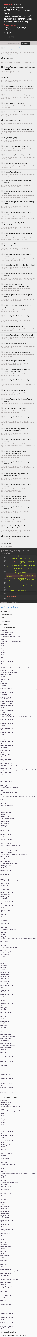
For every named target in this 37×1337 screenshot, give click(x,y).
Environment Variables (8, 1097)
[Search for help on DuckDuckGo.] (7, 32)
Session (3, 624)
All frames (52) (25, 43)
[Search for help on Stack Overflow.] (10, 32)
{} (14, 596)
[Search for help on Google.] (5, 32)
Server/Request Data (8, 627)
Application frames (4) (13, 43)
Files (2, 618)
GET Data (4, 611)
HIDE (11, 37)
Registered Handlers (8, 1332)
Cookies (3, 621)
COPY (6, 37)
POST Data (4, 614)
